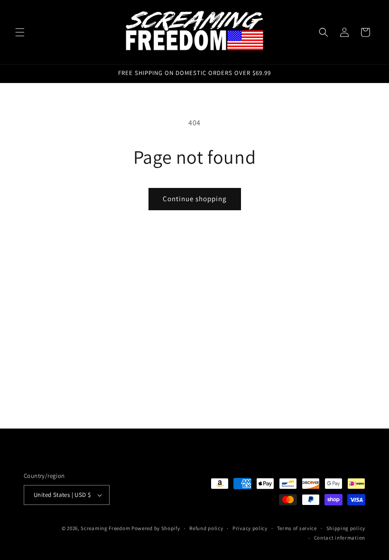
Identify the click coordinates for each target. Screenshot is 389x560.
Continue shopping (195, 198)
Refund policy (206, 528)
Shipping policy (346, 528)
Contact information (339, 537)
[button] (19, 32)
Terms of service (297, 528)
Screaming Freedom (105, 528)
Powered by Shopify (155, 528)
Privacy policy (250, 528)
